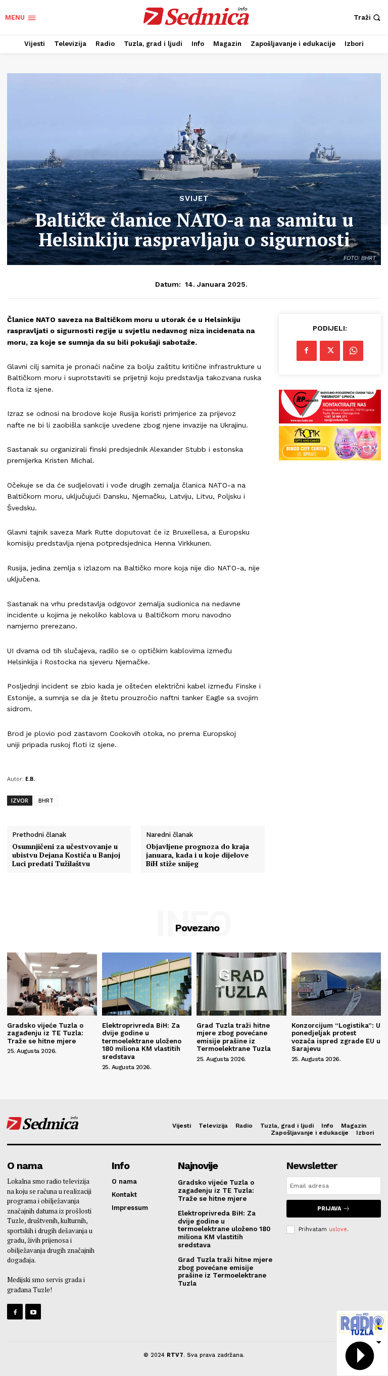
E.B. (30, 778)
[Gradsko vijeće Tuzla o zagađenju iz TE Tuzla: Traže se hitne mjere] (52, 983)
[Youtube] (33, 1311)
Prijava (329, 1208)
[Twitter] (330, 351)
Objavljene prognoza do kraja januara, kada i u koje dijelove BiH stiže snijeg (197, 855)
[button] (368, 17)
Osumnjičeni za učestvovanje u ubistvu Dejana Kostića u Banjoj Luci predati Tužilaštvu (66, 855)
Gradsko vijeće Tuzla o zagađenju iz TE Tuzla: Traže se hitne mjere (45, 1033)
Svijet (194, 198)
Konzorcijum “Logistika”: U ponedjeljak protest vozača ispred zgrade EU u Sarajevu (336, 1037)
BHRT (46, 800)
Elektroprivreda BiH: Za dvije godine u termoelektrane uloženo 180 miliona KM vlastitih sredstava (141, 1041)
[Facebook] (307, 351)
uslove (338, 1229)
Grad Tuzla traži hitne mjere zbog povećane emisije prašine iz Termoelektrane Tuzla (234, 1037)
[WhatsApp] (353, 351)
